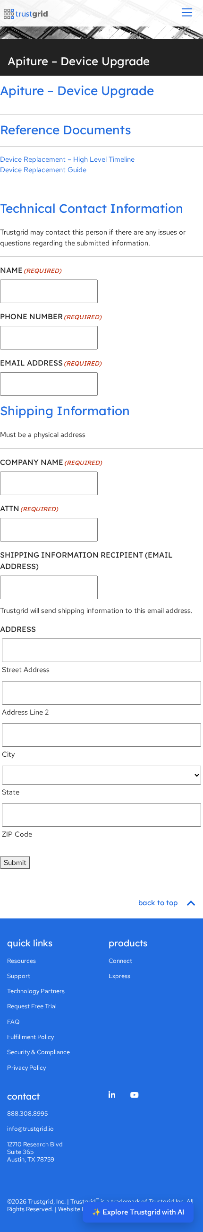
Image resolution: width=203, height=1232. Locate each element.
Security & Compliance (38, 1052)
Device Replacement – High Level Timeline (67, 159)
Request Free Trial (32, 1006)
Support (18, 976)
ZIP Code (17, 834)
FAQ (13, 1022)
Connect (120, 961)
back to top (158, 902)
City (8, 754)
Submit (15, 862)
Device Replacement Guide (43, 170)
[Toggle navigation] (187, 13)
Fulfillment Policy (30, 1037)
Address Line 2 (25, 712)
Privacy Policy (26, 1068)
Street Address (26, 669)
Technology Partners (36, 991)
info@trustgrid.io (30, 1129)
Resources (21, 961)
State (10, 792)
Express (119, 976)
